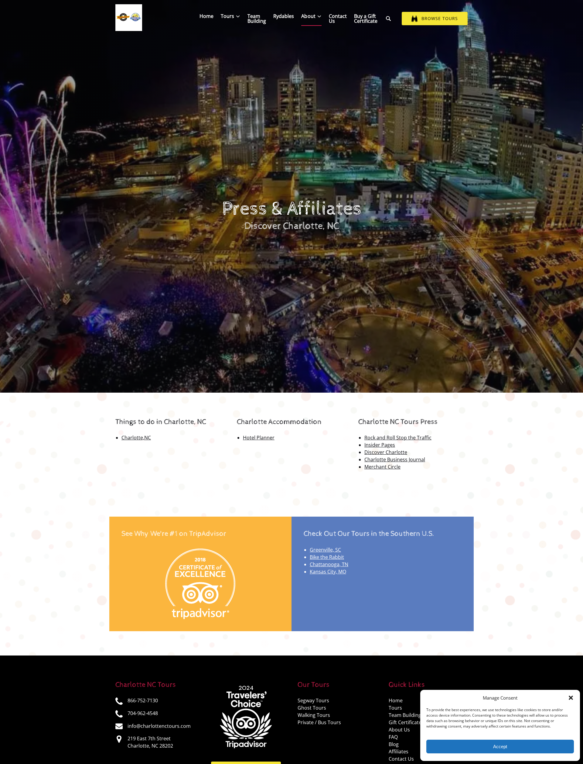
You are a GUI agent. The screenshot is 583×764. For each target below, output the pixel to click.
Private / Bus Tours (319, 722)
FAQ (393, 737)
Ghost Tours (312, 707)
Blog (394, 744)
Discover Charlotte (385, 452)
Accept (500, 746)
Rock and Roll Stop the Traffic (397, 437)
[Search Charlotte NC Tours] (388, 18)
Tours (395, 707)
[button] (571, 698)
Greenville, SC (325, 549)
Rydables (283, 16)
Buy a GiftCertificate (365, 18)
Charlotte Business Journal (394, 459)
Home (206, 16)
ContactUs (338, 18)
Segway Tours (313, 700)
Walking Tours (314, 715)
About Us (399, 729)
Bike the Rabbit (327, 557)
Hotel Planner (258, 437)
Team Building (405, 715)
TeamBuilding (256, 18)
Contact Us (401, 758)
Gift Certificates (406, 722)
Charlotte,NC (136, 437)
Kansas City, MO (328, 571)
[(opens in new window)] (200, 549)
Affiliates (398, 751)
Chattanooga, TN (329, 564)
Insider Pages (379, 445)
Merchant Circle (382, 466)
